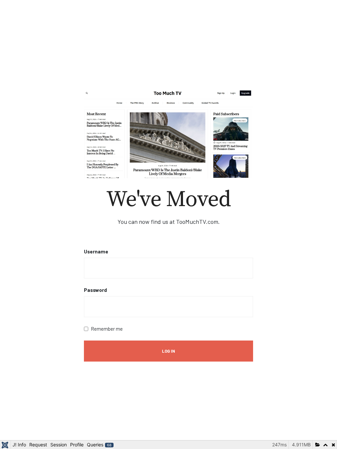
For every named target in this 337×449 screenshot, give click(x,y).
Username (96, 251)
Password (95, 290)
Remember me (107, 329)
